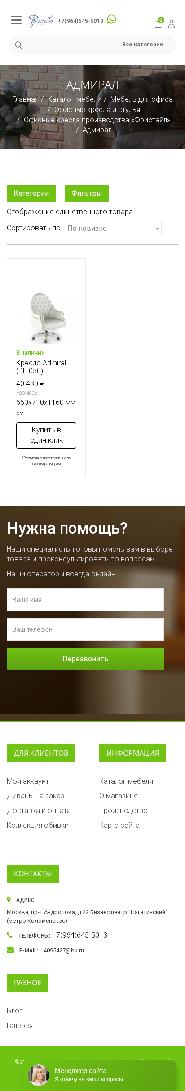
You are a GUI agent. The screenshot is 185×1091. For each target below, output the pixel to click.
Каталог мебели (74, 99)
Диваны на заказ (35, 795)
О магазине (118, 795)
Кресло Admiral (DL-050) (41, 367)
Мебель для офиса (141, 99)
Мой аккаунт (28, 781)
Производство (123, 810)
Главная (26, 99)
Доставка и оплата (39, 810)
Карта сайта (119, 825)
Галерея (20, 1025)
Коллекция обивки (38, 825)
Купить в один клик (46, 435)
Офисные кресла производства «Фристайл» (97, 120)
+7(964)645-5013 (80, 21)
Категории (31, 193)
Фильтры (86, 193)
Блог (14, 1010)
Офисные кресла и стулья (97, 109)
